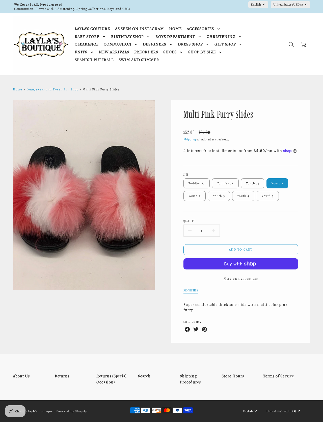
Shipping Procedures (190, 379)
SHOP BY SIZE (202, 52)
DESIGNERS (154, 44)
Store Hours (233, 376)
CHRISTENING (221, 36)
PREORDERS (146, 52)
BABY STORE (87, 36)
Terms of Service (278, 376)
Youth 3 (219, 196)
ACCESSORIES (200, 29)
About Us (21, 376)
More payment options (241, 278)
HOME (175, 29)
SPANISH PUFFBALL (94, 60)
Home (17, 89)
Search (144, 376)
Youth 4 (243, 196)
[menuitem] (92, 29)
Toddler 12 (225, 183)
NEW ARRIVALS (114, 52)
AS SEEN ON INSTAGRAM (139, 29)
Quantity (189, 221)
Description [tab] (190, 290)
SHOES (170, 52)
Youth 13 (252, 183)
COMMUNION (117, 44)
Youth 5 (268, 196)
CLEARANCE (87, 44)
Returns (62, 376)
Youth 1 (277, 183)
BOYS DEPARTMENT (175, 36)
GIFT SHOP (225, 44)
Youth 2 (195, 196)
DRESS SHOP (190, 44)
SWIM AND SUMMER (139, 60)
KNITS (81, 52)
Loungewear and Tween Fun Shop (52, 89)
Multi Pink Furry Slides (101, 89)
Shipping (189, 139)
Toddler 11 (197, 183)
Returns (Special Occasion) (111, 379)
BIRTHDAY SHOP (127, 36)
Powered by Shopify (71, 411)
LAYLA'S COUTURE (92, 29)
